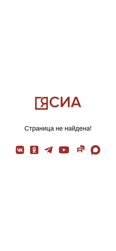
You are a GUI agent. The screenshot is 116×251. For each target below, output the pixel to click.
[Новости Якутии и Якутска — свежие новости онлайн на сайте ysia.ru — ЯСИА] (58, 103)
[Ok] (34, 149)
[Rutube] (80, 149)
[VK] (20, 149)
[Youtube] (64, 149)
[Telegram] (48, 149)
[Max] (95, 149)
